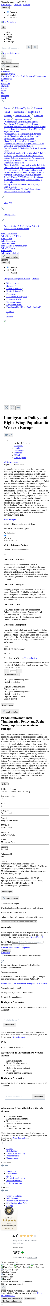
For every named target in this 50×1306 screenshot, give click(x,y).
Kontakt (26, 4)
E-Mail (17, 455)
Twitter (17, 448)
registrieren (10, 74)
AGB (8, 1176)
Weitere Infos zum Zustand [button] (16, 545)
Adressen (30, 76)
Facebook (18, 445)
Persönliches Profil (18, 76)
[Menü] (2, 25)
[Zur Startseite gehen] (10, 22)
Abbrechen (5, 952)
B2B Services (12, 1198)
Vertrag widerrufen (14, 1183)
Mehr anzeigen (10, 519)
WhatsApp (18, 450)
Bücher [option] (9, 34)
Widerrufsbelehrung (14, 1180)
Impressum (11, 1171)
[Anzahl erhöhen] (19, 671)
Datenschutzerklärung (20, 1037)
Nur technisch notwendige (12, 1298)
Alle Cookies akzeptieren (11, 1301)
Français (13, 17)
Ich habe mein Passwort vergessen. (15, 947)
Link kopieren (20, 457)
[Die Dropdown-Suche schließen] (34, 47)
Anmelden (5, 71)
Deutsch (13, 12)
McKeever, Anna (11, 462)
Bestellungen (6, 79)
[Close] (2, 1304)
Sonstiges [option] (10, 41)
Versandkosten (30, 658)
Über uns (17, 4)
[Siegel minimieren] (15, 1210)
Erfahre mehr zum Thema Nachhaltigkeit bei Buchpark (24, 983)
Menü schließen (12, 66)
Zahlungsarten (40, 76)
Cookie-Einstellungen (15, 1178)
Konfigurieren (30, 1298)
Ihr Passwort (6, 945)
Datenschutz (11, 1173)
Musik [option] (9, 37)
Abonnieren (9, 1025)
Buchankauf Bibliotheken (17, 1201)
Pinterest (18, 453)
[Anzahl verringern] (6, 671)
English (13, 15)
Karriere (9, 1205)
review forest (32, 1258)
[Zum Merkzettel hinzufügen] (8, 435)
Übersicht (5, 76)
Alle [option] (8, 32)
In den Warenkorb (11, 675)
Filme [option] (8, 39)
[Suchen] (29, 47)
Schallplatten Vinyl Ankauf (17, 1203)
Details (4, 784)
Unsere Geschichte (14, 1196)
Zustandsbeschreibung (15, 1153)
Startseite (10, 311)
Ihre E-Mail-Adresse (10, 942)
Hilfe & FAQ (6, 4)
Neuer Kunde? (37, 937)
